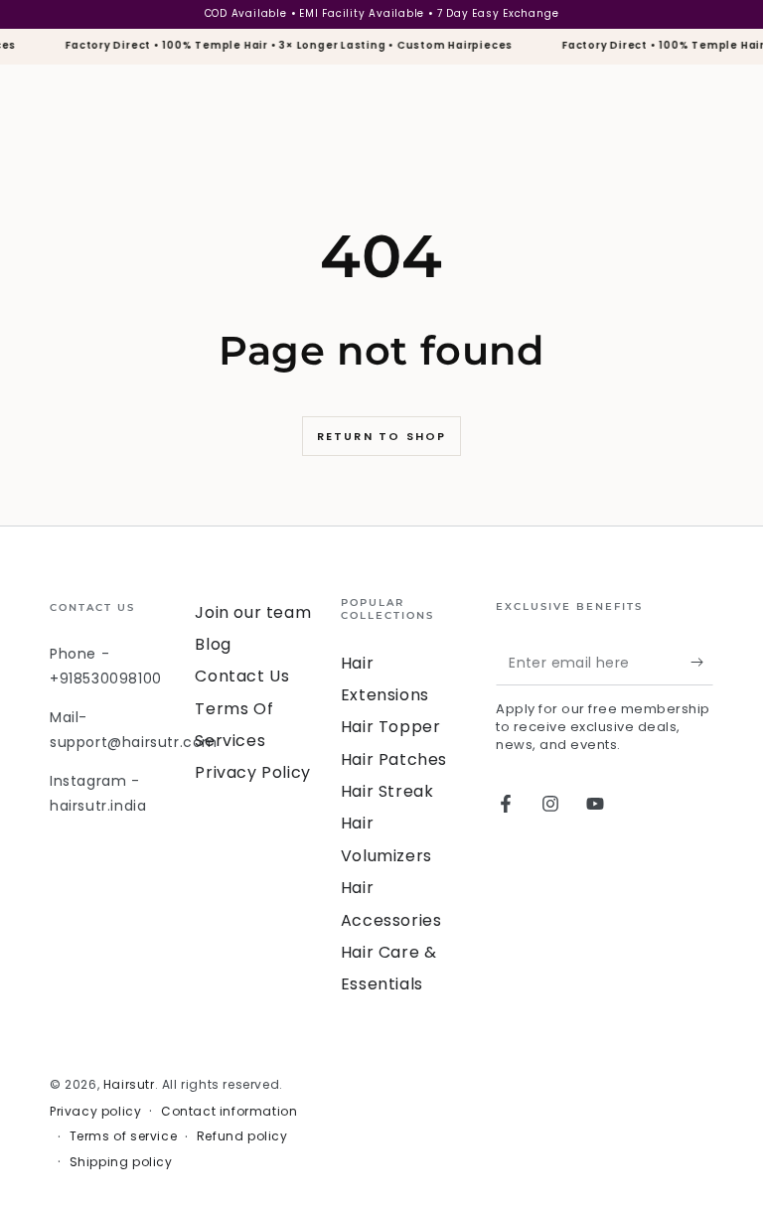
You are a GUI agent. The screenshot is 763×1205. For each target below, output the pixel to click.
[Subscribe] (701, 662)
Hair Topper (391, 726)
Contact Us (242, 676)
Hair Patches (394, 759)
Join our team (253, 612)
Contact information (229, 1112)
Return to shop (382, 436)
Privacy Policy (252, 772)
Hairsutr (129, 1084)
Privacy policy (95, 1112)
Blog (212, 644)
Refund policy (242, 1136)
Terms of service (124, 1136)
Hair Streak (387, 791)
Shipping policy (121, 1162)
